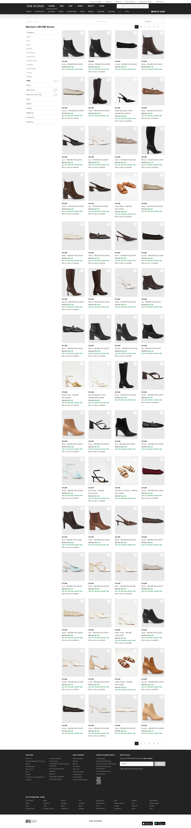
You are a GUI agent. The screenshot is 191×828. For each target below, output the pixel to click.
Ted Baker (64, 803)
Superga (81, 808)
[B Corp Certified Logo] (107, 781)
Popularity (148, 21)
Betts (45, 800)
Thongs (29, 73)
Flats (28, 41)
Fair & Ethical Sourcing (103, 771)
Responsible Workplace (103, 761)
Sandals (29, 49)
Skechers (135, 806)
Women (52, 6)
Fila (80, 800)
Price (29, 85)
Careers (28, 774)
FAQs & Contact (78, 758)
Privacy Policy (53, 761)
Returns (118, 2)
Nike (97, 806)
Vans (133, 803)
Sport (80, 6)
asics (115, 800)
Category (30, 32)
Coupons (28, 780)
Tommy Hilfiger (154, 803)
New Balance (100, 803)
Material (30, 113)
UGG (44, 806)
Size (28, 99)
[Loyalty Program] (158, 11)
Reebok (134, 800)
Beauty (91, 6)
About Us (29, 758)
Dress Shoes (31, 57)
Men (61, 6)
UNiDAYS (52, 771)
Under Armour (30, 808)
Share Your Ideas (145, 2)
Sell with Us (29, 769)
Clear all (55, 81)
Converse (82, 803)
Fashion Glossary (78, 772)
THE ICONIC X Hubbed (56, 776)
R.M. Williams (153, 800)
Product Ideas (77, 774)
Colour (29, 108)
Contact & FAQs (95, 2)
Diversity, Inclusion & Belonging (106, 764)
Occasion (30, 117)
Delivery (108, 2)
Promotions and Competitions (35, 777)
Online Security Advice (56, 768)
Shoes (35, 21)
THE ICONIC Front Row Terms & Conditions (59, 765)
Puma (133, 808)
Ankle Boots (31, 53)
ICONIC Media (30, 766)
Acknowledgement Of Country (35, 761)
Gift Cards (160, 2)
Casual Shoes (31, 69)
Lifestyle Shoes (32, 61)
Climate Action (101, 774)
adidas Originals (119, 803)
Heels (29, 37)
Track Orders (130, 2)
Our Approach (100, 758)
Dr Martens (117, 808)
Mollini (63, 806)
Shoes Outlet (100, 808)
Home (101, 6)
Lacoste (116, 806)
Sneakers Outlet (48, 808)
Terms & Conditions (55, 758)
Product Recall (77, 777)
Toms (151, 808)
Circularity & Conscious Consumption (103, 767)
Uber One (52, 774)
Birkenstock (100, 800)
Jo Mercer (46, 803)
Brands (28, 764)
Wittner (63, 800)
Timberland (64, 808)
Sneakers (30, 65)
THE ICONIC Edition (55, 779)
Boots (29, 45)
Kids (70, 6)
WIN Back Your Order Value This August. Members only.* (95, 16)
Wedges (29, 77)
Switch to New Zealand (80, 780)
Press (27, 772)
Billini (80, 806)
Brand (29, 104)
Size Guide (76, 766)
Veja (27, 806)
